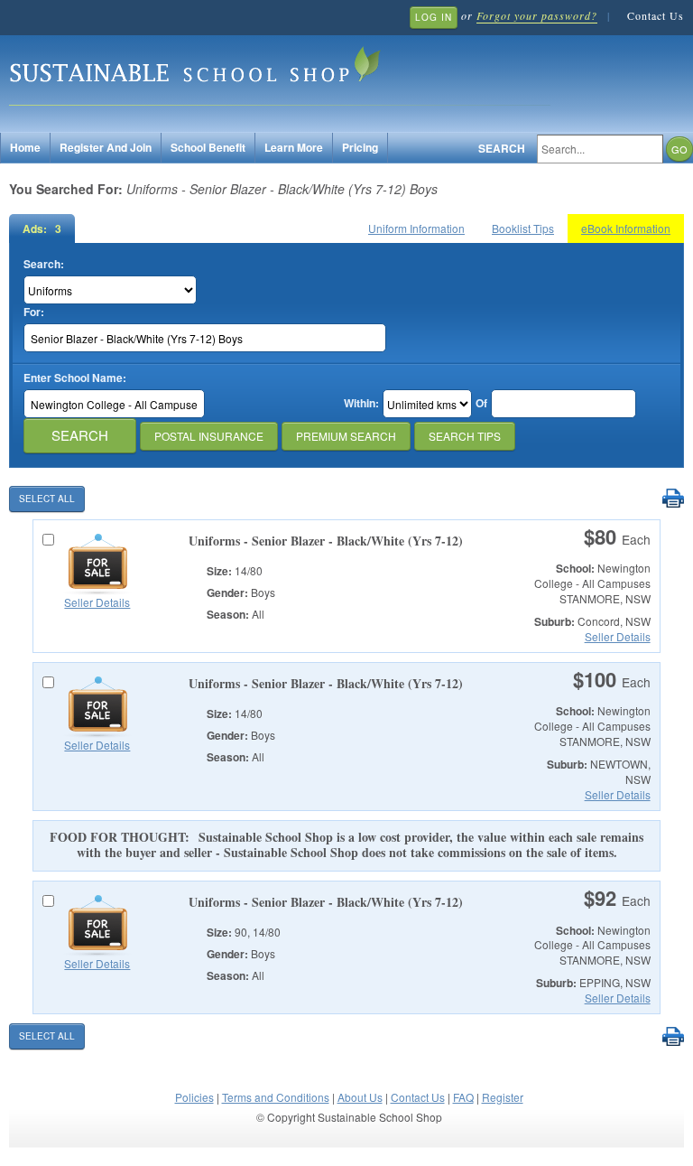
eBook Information (625, 228)
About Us (360, 1097)
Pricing (360, 147)
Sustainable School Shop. (279, 72)
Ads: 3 (42, 228)
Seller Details (97, 602)
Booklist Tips (523, 228)
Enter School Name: (74, 378)
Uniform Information (416, 228)
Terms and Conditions (275, 1097)
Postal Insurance (208, 435)
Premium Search (346, 435)
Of (481, 403)
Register (502, 1097)
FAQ (463, 1097)
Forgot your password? (536, 15)
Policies (194, 1097)
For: (33, 312)
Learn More (293, 147)
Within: (361, 403)
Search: (43, 264)
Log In (433, 17)
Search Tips (465, 435)
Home (25, 147)
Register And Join (106, 147)
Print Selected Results (672, 499)
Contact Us (655, 15)
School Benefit (208, 147)
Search (501, 148)
